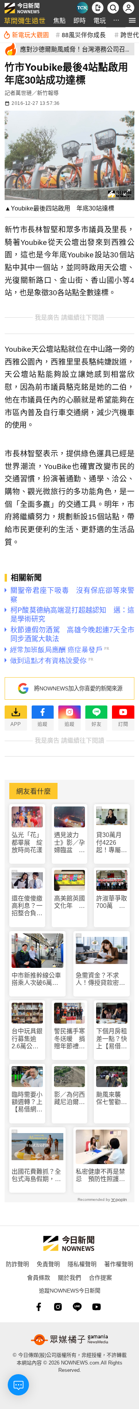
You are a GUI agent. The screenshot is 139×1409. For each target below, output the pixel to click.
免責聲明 (48, 1264)
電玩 (99, 20)
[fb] (38, 1307)
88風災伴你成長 (84, 34)
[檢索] (113, 8)
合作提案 (100, 1277)
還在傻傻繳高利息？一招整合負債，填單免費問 (27, 906)
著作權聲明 (118, 1264)
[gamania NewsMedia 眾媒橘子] (69, 1340)
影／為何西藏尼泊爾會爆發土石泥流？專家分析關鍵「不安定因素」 (69, 1098)
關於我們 (69, 1277)
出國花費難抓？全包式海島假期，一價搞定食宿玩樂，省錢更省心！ (36, 1175)
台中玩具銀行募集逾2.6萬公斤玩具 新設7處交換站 (27, 1039)
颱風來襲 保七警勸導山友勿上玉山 (111, 1098)
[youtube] (96, 1307)
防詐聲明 (17, 1264)
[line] (77, 1307)
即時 (79, 20)
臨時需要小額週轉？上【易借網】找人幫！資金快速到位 (27, 1102)
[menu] (132, 20)
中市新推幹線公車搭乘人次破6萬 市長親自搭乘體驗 (36, 979)
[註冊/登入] (128, 8)
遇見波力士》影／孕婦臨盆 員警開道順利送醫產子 (69, 843)
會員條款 (38, 1277)
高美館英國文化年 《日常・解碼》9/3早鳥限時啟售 (69, 902)
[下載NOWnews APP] (97, 8)
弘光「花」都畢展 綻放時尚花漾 (27, 842)
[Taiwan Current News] (82, 8)
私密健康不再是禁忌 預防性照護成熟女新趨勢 (100, 1175)
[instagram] (58, 1307)
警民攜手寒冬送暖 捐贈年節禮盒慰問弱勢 (69, 1039)
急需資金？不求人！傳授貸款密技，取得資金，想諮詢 (100, 979)
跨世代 (129, 34)
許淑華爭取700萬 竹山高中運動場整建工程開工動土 (111, 902)
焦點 (59, 20)
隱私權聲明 (82, 1264)
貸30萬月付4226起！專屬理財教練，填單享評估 (111, 843)
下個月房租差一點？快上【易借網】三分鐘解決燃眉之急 (111, 1039)
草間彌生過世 (25, 20)
